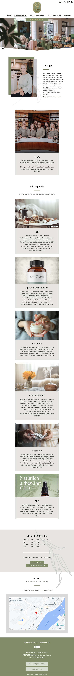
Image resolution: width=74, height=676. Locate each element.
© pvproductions (54, 226)
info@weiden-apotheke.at (37, 565)
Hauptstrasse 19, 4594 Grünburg (37, 652)
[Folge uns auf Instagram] (35, 647)
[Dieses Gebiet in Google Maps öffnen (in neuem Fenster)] (12, 629)
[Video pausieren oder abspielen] (3, 48)
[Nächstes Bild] (56, 131)
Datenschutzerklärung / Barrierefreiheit (37, 674)
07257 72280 (37, 562)
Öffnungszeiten (36, 664)
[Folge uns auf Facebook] (38, 647)
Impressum (37, 669)
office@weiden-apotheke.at (41, 655)
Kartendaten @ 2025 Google (60, 629)
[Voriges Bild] (17, 131)
